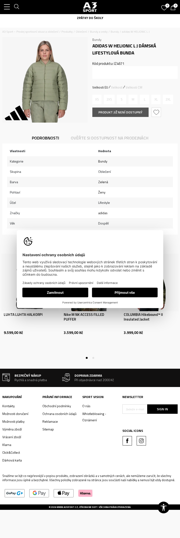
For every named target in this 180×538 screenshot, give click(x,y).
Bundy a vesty (99, 31)
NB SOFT (93, 507)
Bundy (115, 31)
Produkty (67, 31)
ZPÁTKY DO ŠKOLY (90, 17)
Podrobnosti (45, 138)
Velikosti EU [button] (100, 87)
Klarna (6, 444)
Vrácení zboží (11, 436)
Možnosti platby (13, 421)
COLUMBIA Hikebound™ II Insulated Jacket (143, 317)
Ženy (101, 192)
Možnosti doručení (15, 413)
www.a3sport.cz (67, 507)
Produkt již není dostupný (120, 112)
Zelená (103, 181)
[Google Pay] (39, 492)
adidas (103, 212)
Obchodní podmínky (56, 405)
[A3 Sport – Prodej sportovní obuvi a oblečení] (90, 7)
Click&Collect (11, 452)
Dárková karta (12, 460)
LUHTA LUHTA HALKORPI (23, 314)
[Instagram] (141, 440)
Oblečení (81, 31)
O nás (86, 405)
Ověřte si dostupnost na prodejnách (109, 138)
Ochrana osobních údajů (59, 413)
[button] (157, 112)
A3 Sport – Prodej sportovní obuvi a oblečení (30, 31)
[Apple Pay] (64, 492)
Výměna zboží (12, 429)
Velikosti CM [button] (134, 87)
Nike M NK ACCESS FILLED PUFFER (84, 317)
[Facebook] (127, 440)
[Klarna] (85, 492)
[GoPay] (15, 492)
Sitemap (48, 429)
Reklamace (50, 421)
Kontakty (8, 405)
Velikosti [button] (117, 87)
